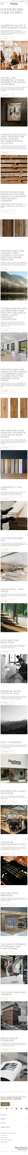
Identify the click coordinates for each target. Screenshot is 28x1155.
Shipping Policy (4, 1141)
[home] (14, 4)
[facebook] (16, 1109)
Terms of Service (4, 1137)
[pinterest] (6, 1109)
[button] (8, 38)
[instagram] (11, 1109)
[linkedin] (21, 1109)
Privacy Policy (4, 1135)
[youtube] (26, 1109)
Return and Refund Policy (6, 1139)
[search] (26, 3)
